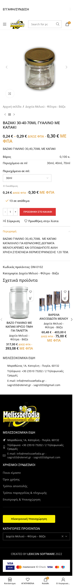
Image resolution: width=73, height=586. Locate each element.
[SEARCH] (58, 24)
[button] (30, 298)
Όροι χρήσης (11, 479)
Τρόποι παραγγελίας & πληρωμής (25, 493)
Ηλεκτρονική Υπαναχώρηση (29, 519)
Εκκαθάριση (12, 186)
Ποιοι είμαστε (12, 472)
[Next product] (14, 114)
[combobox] (36, 536)
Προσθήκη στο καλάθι (37, 211)
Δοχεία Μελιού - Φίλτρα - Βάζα (45, 106)
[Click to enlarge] (10, 93)
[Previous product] (5, 114)
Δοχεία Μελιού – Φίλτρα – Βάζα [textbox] (25, 536)
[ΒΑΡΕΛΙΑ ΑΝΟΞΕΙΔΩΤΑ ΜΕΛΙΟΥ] (53, 299)
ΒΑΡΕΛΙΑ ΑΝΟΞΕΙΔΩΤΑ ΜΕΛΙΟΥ (53, 316)
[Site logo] (17, 24)
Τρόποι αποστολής (15, 486)
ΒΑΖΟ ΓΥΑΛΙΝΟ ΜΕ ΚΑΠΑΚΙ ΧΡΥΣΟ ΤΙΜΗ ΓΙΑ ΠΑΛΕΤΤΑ (19, 326)
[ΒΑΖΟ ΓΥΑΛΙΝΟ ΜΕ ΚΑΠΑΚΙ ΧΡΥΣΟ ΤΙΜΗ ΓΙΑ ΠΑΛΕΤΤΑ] (19, 303)
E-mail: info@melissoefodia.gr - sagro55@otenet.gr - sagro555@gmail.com (33, 455)
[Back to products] (9, 114)
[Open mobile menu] (4, 24)
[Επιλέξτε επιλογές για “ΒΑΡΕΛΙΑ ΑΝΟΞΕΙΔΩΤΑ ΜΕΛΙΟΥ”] (65, 298)
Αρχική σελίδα (12, 106)
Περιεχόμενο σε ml (16, 171)
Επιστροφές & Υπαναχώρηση (21, 499)
